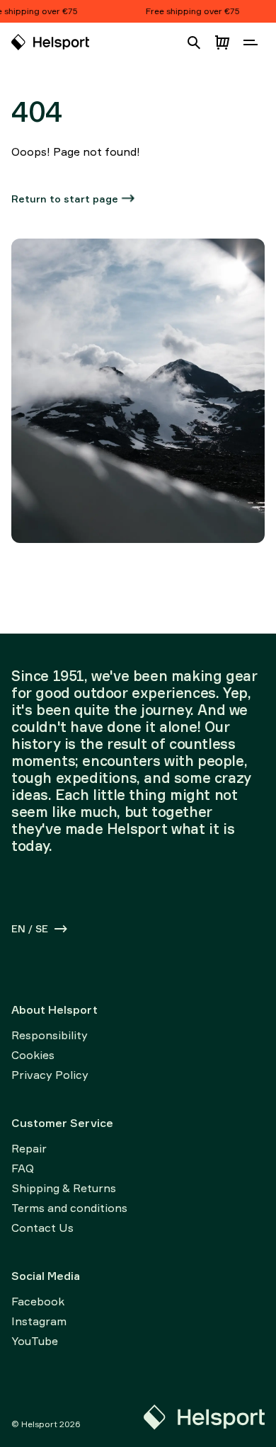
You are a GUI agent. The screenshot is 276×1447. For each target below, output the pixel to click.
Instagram (39, 1321)
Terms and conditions (69, 1208)
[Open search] (194, 42)
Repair (29, 1148)
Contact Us (42, 1227)
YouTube (34, 1341)
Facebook (37, 1301)
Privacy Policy (49, 1075)
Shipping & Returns (63, 1188)
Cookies (32, 1055)
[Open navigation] (250, 42)
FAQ (22, 1168)
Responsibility (49, 1035)
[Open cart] (222, 42)
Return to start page (64, 199)
